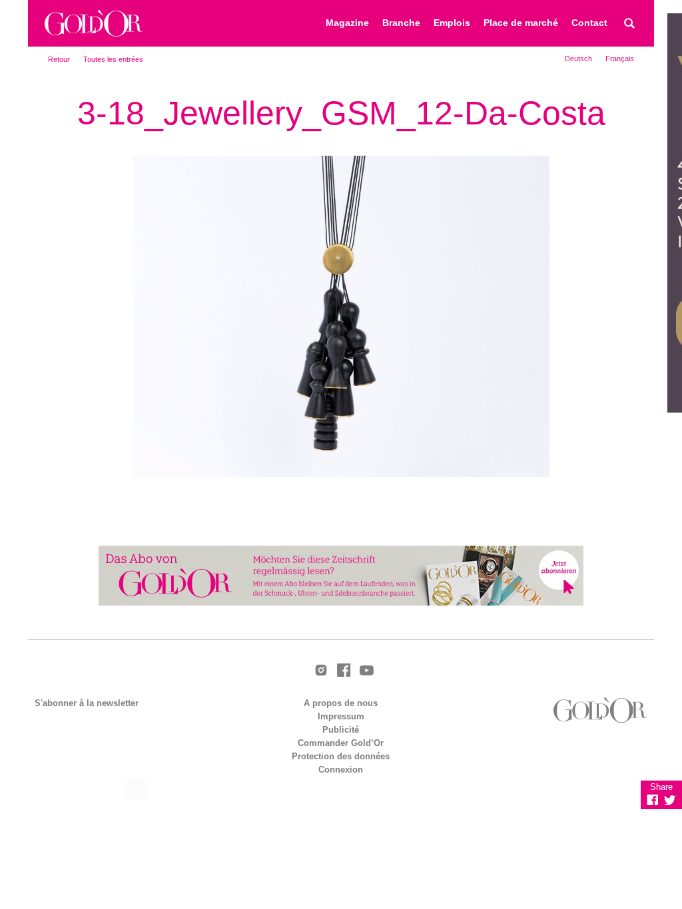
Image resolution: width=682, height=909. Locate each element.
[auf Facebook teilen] (652, 800)
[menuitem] (578, 59)
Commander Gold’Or (341, 743)
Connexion (340, 770)
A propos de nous (341, 703)
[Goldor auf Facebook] (343, 671)
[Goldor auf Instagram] (321, 671)
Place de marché (521, 23)
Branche (401, 23)
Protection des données (341, 756)
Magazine (347, 23)
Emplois (452, 23)
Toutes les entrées (113, 59)
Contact (589, 23)
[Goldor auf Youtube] (366, 671)
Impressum (341, 716)
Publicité (340, 730)
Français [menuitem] (619, 59)
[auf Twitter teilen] (670, 800)
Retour (59, 59)
